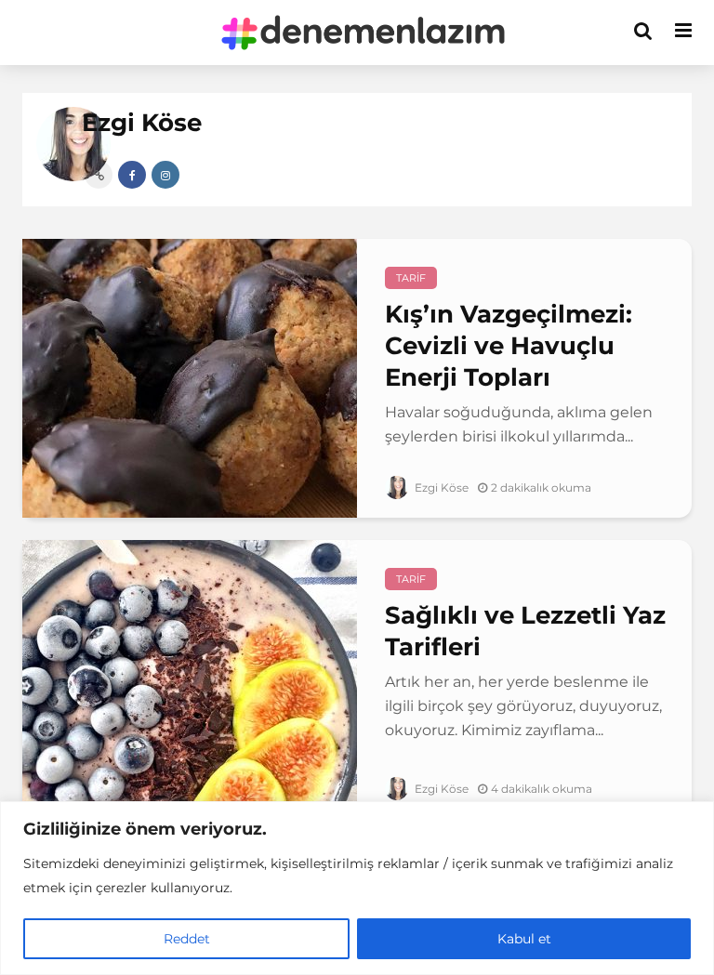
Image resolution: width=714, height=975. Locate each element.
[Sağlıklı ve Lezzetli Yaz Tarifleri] (189, 678)
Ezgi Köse (440, 487)
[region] (357, 888)
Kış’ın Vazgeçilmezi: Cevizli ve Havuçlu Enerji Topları (508, 345)
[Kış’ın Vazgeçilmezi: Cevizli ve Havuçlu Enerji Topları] (189, 377)
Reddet (187, 938)
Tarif (411, 277)
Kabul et (524, 938)
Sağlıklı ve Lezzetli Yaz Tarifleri (525, 631)
